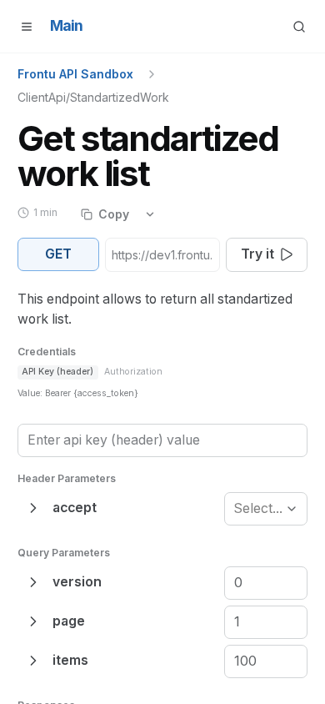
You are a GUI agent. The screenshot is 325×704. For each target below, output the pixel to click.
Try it (257, 254)
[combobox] (235, 508)
